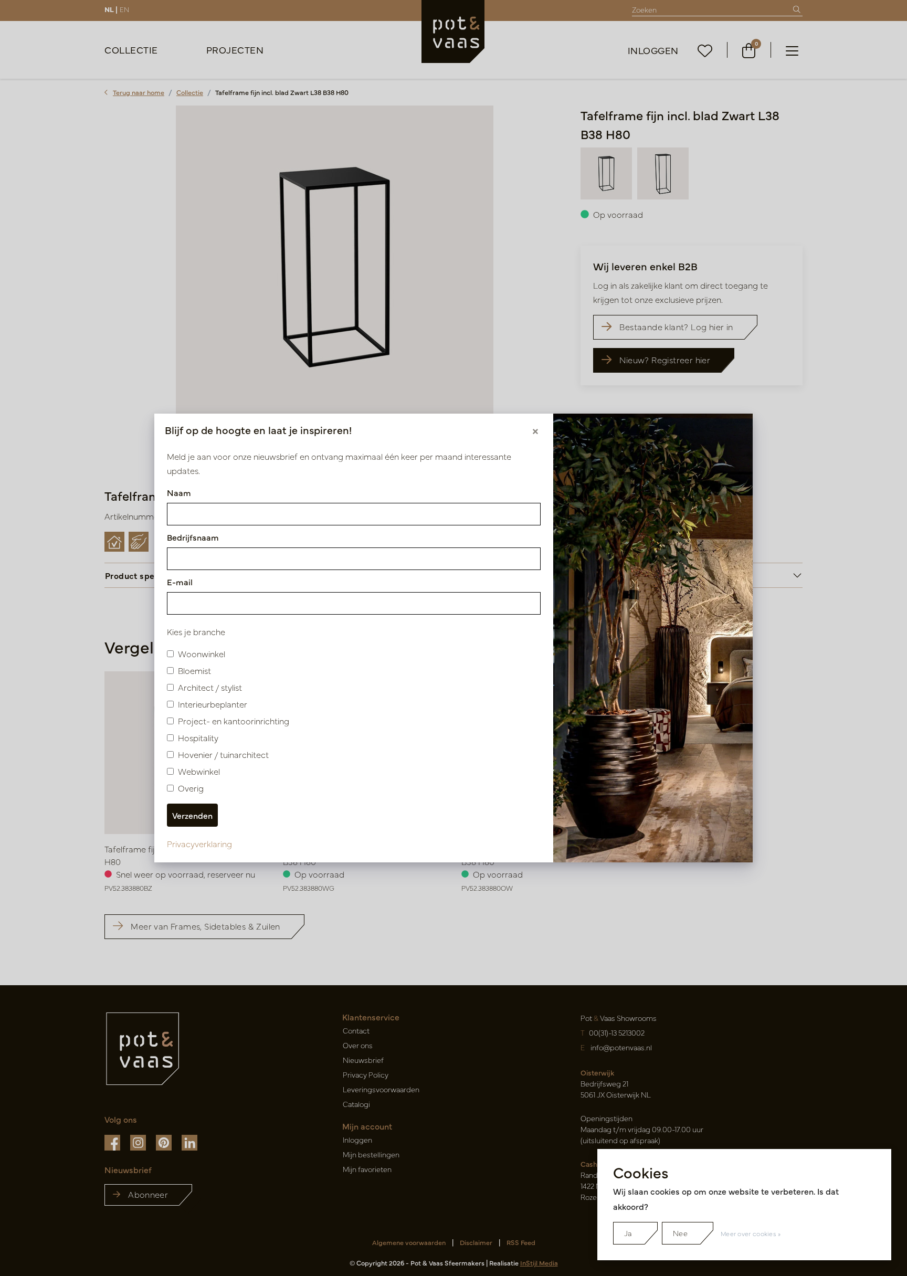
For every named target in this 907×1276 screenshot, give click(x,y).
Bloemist (194, 670)
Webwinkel (199, 771)
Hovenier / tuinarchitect (223, 754)
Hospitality (198, 737)
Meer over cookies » (751, 1233)
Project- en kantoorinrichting (233, 720)
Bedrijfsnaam (193, 537)
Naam (179, 492)
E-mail (180, 581)
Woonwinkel (201, 653)
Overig (191, 788)
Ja (628, 1233)
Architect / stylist (210, 687)
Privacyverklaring (199, 843)
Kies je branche (196, 631)
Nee (680, 1233)
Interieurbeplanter (212, 704)
